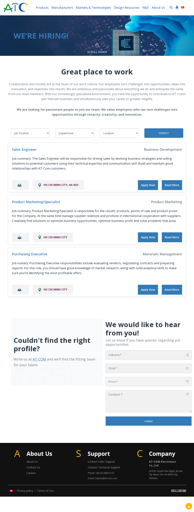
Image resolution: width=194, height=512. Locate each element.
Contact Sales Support (101, 461)
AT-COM (39, 359)
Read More (172, 185)
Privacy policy (25, 490)
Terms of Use (45, 490)
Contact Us (33, 467)
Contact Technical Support (104, 467)
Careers (31, 473)
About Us (32, 461)
